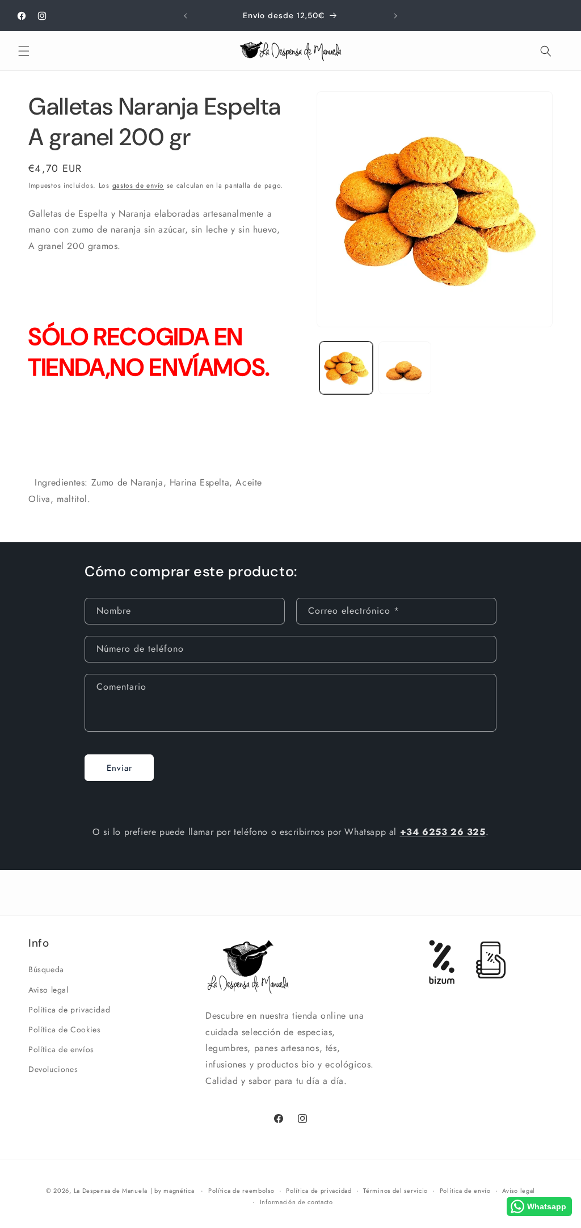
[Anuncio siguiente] (395, 16)
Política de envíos (61, 1049)
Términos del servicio (395, 1190)
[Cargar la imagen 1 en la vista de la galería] (345, 367)
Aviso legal (48, 989)
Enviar (119, 768)
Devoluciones (53, 1069)
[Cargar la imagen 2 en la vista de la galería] (404, 367)
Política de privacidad (69, 1009)
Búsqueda (46, 969)
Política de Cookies (64, 1029)
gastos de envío (138, 185)
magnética (178, 1190)
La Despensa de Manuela (111, 1190)
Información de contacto (296, 1201)
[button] (23, 51)
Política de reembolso (241, 1190)
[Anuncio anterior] (185, 16)
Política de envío (465, 1190)
